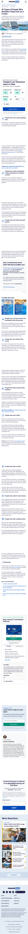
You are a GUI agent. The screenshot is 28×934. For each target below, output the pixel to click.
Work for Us (17, 898)
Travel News (12, 6)
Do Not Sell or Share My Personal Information (14, 926)
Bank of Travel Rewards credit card (13, 620)
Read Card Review (13, 642)
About (2, 895)
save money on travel (19, 441)
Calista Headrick (8, 741)
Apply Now (7, 660)
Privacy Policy (15, 113)
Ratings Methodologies (6, 898)
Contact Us (16, 900)
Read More (14, 875)
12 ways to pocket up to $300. (10, 583)
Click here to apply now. (9, 287)
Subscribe (16, 903)
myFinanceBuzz (5, 906)
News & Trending (5, 6)
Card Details (19, 646)
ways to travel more (16, 567)
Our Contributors (5, 900)
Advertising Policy (11, 924)
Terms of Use (9, 929)
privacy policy (16, 728)
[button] (2, 1)
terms (22, 728)
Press (15, 895)
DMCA (14, 929)
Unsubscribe (18, 929)
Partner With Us (5, 903)
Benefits (9, 646)
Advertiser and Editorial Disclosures (9, 5)
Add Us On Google (7, 36)
